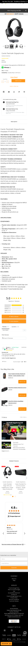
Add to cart (22, 381)
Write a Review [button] (14, 316)
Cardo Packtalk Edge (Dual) (16, 288)
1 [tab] (12, 496)
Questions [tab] (14, 326)
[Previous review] (3, 534)
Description (14, 121)
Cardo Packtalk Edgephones (9, 358)
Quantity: (5, 79)
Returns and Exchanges (19, 642)
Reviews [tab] (4, 326)
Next (26, 478)
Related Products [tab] (14, 461)
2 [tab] (15, 496)
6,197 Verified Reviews (14, 513)
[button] (23, 361)
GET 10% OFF (5, 643)
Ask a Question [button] (14, 321)
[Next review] (24, 534)
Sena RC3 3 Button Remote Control (17, 387)
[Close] (10, 643)
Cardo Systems (6, 55)
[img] (14, 511)
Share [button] (5, 361)
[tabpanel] (7, 480)
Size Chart (14, 77)
